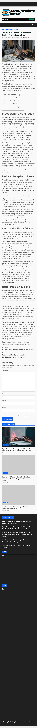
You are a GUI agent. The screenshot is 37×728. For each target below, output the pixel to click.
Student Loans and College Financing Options (18, 348)
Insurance (10, 29)
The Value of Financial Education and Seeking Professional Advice (16, 343)
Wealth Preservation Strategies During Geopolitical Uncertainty (18, 495)
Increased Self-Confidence (13, 104)
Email (4, 401)
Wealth (16, 29)
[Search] (32, 25)
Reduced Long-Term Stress (14, 101)
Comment (6, 371)
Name (4, 394)
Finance (4, 29)
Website (4, 407)
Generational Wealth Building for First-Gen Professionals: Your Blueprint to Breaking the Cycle (18, 465)
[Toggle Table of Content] (20, 94)
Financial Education (18, 342)
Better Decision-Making (12, 107)
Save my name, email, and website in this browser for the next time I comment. (17, 415)
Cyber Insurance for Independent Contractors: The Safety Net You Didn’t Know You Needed (18, 437)
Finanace (9, 342)
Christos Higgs (6, 37)
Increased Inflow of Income (13, 98)
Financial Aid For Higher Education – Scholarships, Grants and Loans (14, 355)
